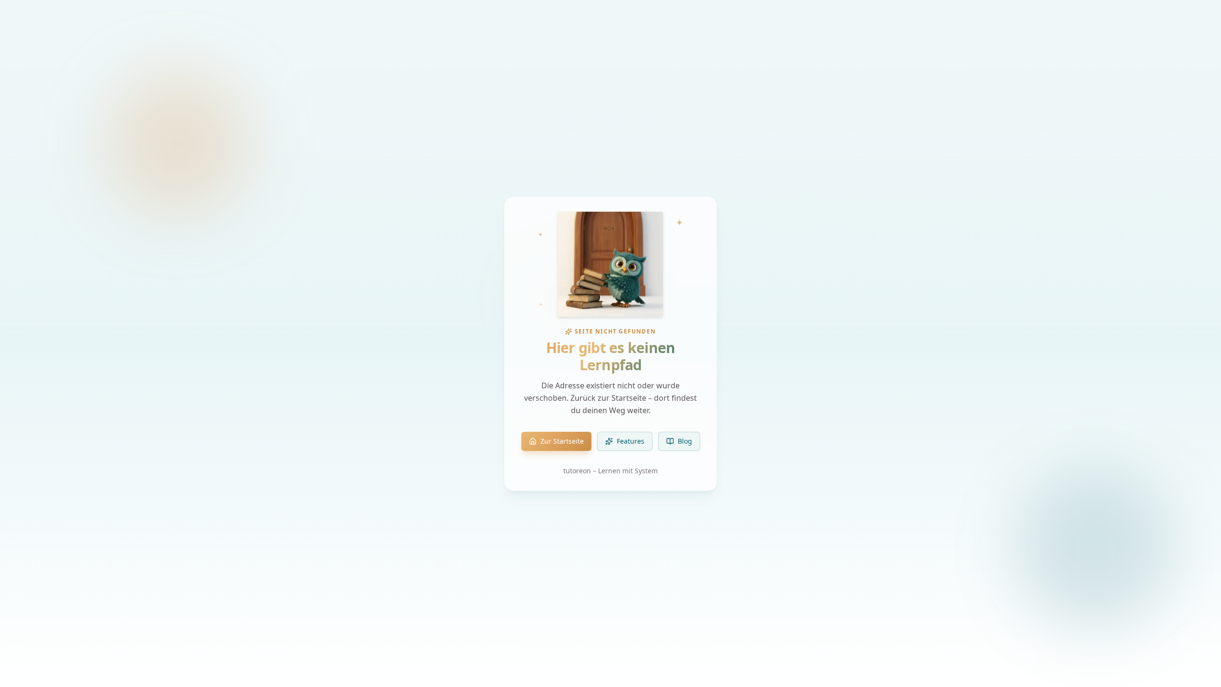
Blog (685, 441)
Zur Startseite (562, 441)
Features (630, 441)
